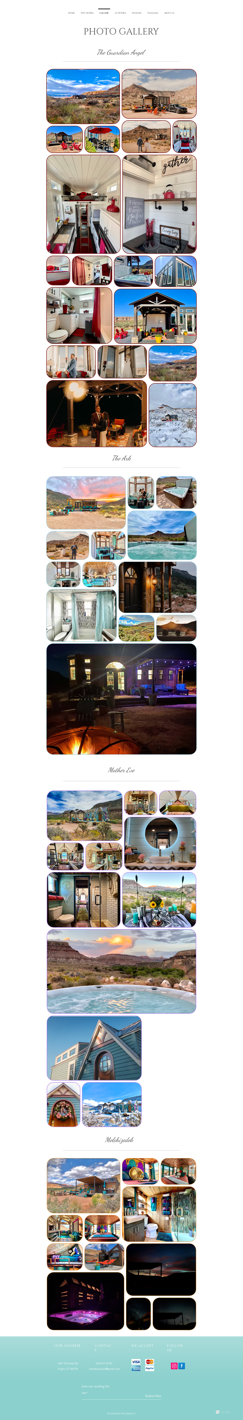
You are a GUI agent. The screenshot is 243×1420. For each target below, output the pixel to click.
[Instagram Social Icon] (174, 1366)
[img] (135, 1362)
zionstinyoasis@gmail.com (104, 1368)
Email (84, 1393)
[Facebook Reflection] (181, 1366)
